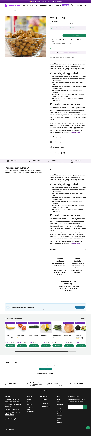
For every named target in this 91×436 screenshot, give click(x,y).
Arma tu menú (34, 5)
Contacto (59, 408)
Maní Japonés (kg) (12, 10)
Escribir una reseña (45, 369)
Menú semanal (46, 406)
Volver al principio (44, 390)
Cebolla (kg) (67, 335)
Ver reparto (59, 1)
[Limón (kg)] (46, 327)
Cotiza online (66, 52)
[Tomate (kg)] (22, 327)
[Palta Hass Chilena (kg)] (81, 327)
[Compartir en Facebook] (61, 153)
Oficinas (51, 5)
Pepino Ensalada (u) (33, 336)
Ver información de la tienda (59, 45)
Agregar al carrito (74, 35)
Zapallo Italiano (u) (56, 336)
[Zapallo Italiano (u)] (57, 327)
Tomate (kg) (20, 335)
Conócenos (60, 411)
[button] (85, 5)
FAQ (58, 402)
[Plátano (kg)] (10, 327)
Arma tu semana (80, 307)
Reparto (59, 399)
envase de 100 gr (75, 132)
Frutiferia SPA (11, 429)
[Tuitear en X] (58, 153)
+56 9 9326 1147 (9, 415)
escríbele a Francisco (73, 52)
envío (62, 23)
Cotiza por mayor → (69, 57)
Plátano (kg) (8, 335)
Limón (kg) (44, 335)
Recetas (58, 5)
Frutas (29, 402)
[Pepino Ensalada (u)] (34, 327)
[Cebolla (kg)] (69, 327)
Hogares (44, 399)
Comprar (24, 5)
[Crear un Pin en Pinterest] (64, 153)
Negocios (43, 5)
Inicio (6, 10)
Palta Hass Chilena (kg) (79, 336)
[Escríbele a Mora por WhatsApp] (88, 427)
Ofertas (29, 399)
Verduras (29, 404)
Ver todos (83, 318)
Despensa (30, 407)
